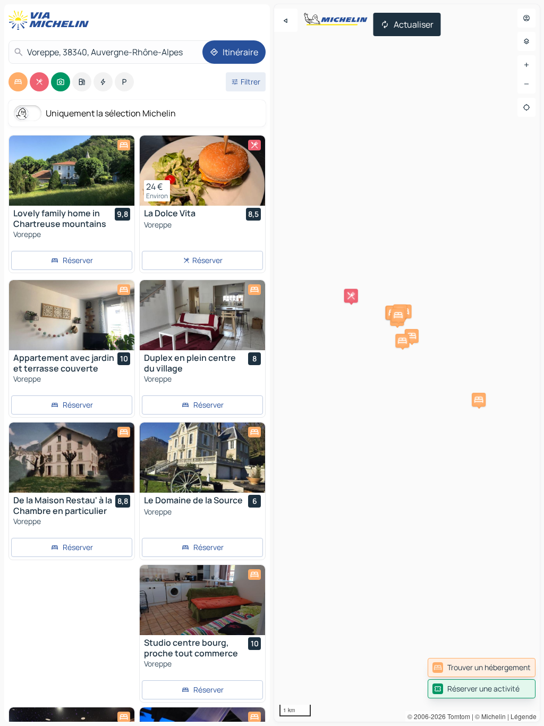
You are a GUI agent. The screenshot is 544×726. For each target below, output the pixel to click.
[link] (482, 667)
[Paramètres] (526, 41)
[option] (18, 81)
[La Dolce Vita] (202, 171)
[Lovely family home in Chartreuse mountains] (71, 171)
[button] (412, 336)
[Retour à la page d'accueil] (51, 20)
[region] (407, 363)
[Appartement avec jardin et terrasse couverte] (71, 315)
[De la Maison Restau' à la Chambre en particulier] (71, 458)
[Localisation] (526, 107)
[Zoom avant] (526, 64)
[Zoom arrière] (526, 84)
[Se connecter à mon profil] (526, 18)
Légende (524, 716)
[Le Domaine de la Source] (202, 458)
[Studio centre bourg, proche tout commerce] (202, 600)
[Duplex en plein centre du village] (202, 315)
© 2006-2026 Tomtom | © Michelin (456, 716)
